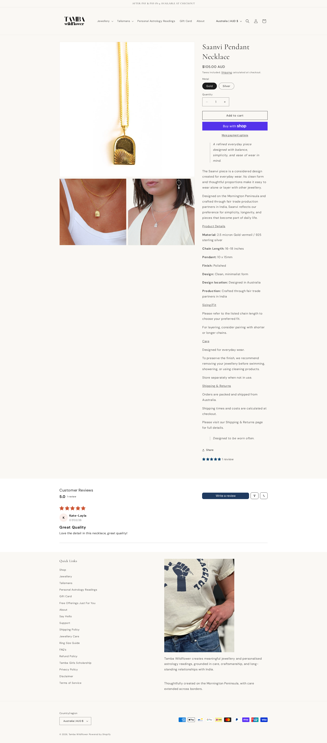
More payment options (235, 135)
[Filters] (254, 495)
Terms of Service (70, 683)
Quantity (207, 94)
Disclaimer (66, 676)
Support (64, 623)
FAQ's (62, 649)
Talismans (65, 583)
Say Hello (65, 616)
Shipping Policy (69, 629)
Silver (226, 86)
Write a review (226, 496)
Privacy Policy (68, 669)
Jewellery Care (69, 636)
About (63, 609)
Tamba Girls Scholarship (75, 663)
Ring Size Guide (69, 643)
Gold (209, 86)
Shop (62, 569)
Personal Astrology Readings (78, 589)
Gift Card (65, 596)
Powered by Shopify (100, 734)
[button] (105, 21)
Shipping (226, 72)
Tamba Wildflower (78, 734)
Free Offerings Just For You (77, 603)
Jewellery (65, 576)
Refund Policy (68, 656)
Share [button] (210, 450)
